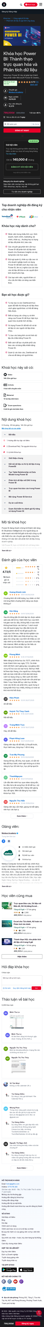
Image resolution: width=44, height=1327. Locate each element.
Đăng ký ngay (22, 130)
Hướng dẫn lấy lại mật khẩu (12, 1203)
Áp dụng (35, 124)
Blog (3, 1220)
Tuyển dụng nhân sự (9, 1260)
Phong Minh (14, 654)
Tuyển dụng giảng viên (10, 1257)
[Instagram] (21, 1281)
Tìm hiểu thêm (11, 154)
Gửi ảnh (8, 988)
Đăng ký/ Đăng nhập (9, 12)
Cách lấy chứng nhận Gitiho (12, 1243)
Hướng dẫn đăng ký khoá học (13, 1197)
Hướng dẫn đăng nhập (10, 1200)
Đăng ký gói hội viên (22, 167)
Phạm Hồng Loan (16, 738)
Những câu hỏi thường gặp (11, 1194)
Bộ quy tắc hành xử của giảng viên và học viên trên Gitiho (21, 1233)
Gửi (36, 988)
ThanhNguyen (15, 776)
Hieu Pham (14, 698)
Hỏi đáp (4, 1223)
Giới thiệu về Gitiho (8, 1217)
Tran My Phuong (16, 755)
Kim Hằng (13, 611)
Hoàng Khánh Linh (17, 592)
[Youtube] (15, 1281)
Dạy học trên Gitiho (9, 1252)
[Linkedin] (10, 1281)
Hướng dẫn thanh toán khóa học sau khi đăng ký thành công (22, 1207)
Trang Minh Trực (17, 725)
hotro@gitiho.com (12, 1184)
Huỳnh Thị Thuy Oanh (19, 711)
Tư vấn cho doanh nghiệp (22, 192)
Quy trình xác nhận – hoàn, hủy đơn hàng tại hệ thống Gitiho (21, 1239)
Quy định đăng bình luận (22, 988)
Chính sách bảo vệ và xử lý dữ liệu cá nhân (18, 1229)
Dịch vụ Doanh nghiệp (10, 1254)
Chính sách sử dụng (9, 1226)
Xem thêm (21, 816)
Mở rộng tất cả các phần (11, 428)
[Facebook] (4, 1281)
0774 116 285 (12, 1187)
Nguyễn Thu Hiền (17, 801)
